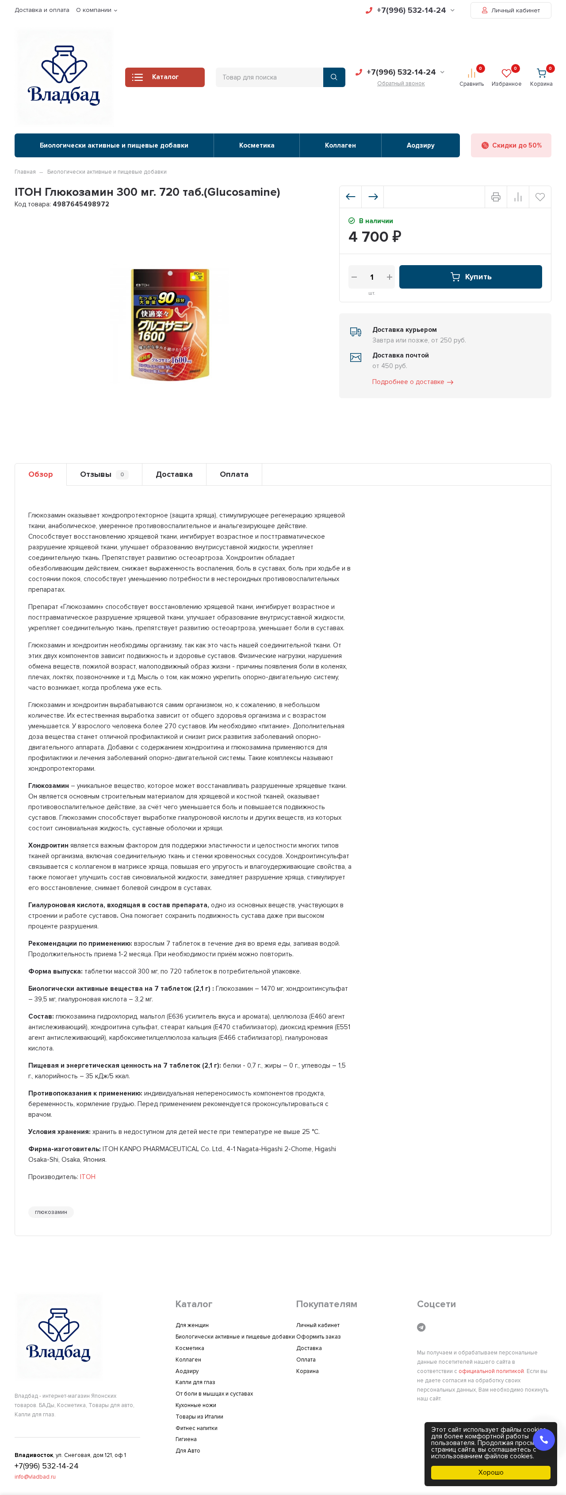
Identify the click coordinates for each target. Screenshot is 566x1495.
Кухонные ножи (196, 1405)
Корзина (307, 1371)
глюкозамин (51, 1212)
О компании (93, 10)
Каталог (165, 77)
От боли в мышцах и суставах (214, 1393)
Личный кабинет (515, 10)
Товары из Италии (199, 1416)
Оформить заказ (318, 1336)
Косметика (257, 145)
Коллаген (340, 145)
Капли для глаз (195, 1382)
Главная (25, 171)
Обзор (40, 474)
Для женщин (192, 1325)
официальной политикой (491, 1371)
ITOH (88, 1177)
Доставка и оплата (42, 10)
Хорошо (491, 1472)
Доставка (174, 474)
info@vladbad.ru (35, 1476)
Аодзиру (421, 145)
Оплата (234, 474)
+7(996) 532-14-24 (411, 10)
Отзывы (102, 474)
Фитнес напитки (197, 1428)
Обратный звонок (401, 83)
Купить (478, 277)
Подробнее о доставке (408, 382)
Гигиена (186, 1439)
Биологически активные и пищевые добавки (114, 145)
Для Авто (188, 1450)
